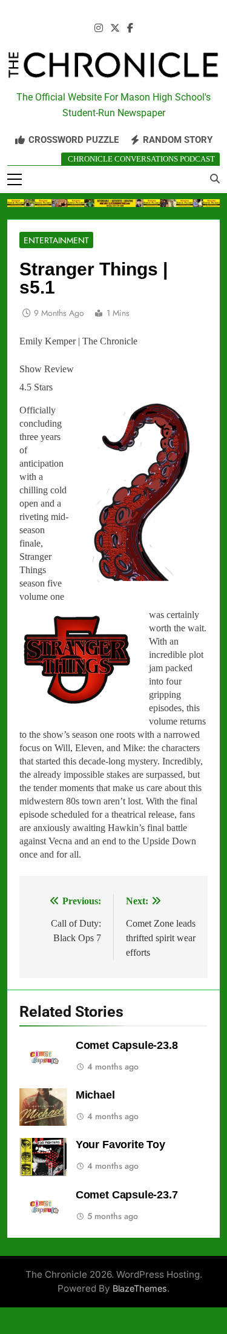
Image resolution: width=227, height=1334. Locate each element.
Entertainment (56, 240)
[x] (115, 28)
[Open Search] (215, 178)
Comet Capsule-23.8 (127, 1045)
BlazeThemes (140, 1288)
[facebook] (130, 28)
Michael (95, 1095)
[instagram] (99, 28)
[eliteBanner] (113, 203)
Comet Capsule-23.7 (127, 1195)
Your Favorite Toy (120, 1144)
